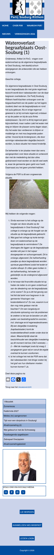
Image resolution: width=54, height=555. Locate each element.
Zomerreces (9, 406)
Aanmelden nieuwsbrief (27, 525)
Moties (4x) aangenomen (15, 415)
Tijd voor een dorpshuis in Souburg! (20, 420)
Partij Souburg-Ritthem (27, 10)
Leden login (27, 538)
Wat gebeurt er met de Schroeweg (19, 429)
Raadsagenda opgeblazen (16, 434)
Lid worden (27, 511)
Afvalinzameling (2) (13, 425)
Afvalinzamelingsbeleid (14, 443)
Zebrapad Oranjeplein (14, 439)
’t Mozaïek (8, 401)
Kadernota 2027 (11, 410)
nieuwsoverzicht (24, 387)
